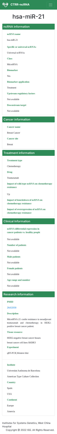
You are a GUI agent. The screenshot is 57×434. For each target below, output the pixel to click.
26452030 (11, 307)
